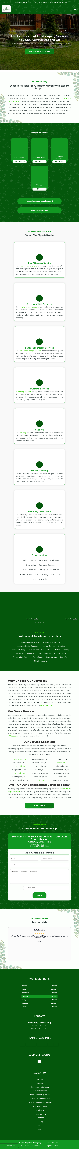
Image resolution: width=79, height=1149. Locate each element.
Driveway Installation (40, 1087)
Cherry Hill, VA (19, 766)
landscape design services (30, 351)
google (39, 1061)
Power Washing (40, 1091)
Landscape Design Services (40, 1102)
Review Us (10, 1146)
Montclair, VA (19, 773)
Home (40, 1079)
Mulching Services (40, 1106)
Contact (40, 1118)
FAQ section (13, 736)
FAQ (40, 1129)
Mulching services (23, 392)
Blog (40, 1125)
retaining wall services (29, 307)
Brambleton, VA (19, 759)
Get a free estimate (38, 2)
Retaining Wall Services (40, 1098)
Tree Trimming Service (40, 1095)
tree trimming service (28, 266)
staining (23, 433)
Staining (40, 1110)
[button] (36, 622)
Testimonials (40, 1114)
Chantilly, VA (61, 763)
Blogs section (46, 705)
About (40, 1083)
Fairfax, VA (40, 780)
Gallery (40, 1122)
